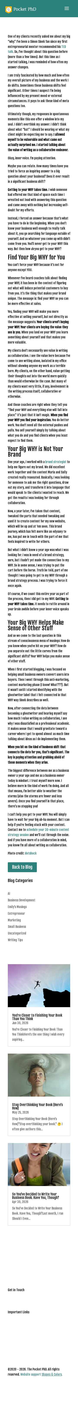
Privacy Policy (16, 1323)
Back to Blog (22, 867)
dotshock (31, 853)
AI (9, 893)
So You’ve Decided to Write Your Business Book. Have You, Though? (35, 1196)
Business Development (21, 900)
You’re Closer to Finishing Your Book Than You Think (37, 1017)
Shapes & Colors (52, 1374)
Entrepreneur (16, 913)
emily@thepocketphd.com (24, 1296)
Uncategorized (17, 933)
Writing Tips (15, 940)
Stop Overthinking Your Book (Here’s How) (37, 1106)
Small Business (17, 926)
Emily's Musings (17, 907)
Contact (13, 1318)
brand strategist (55, 462)
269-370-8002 (17, 1301)
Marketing (14, 920)
